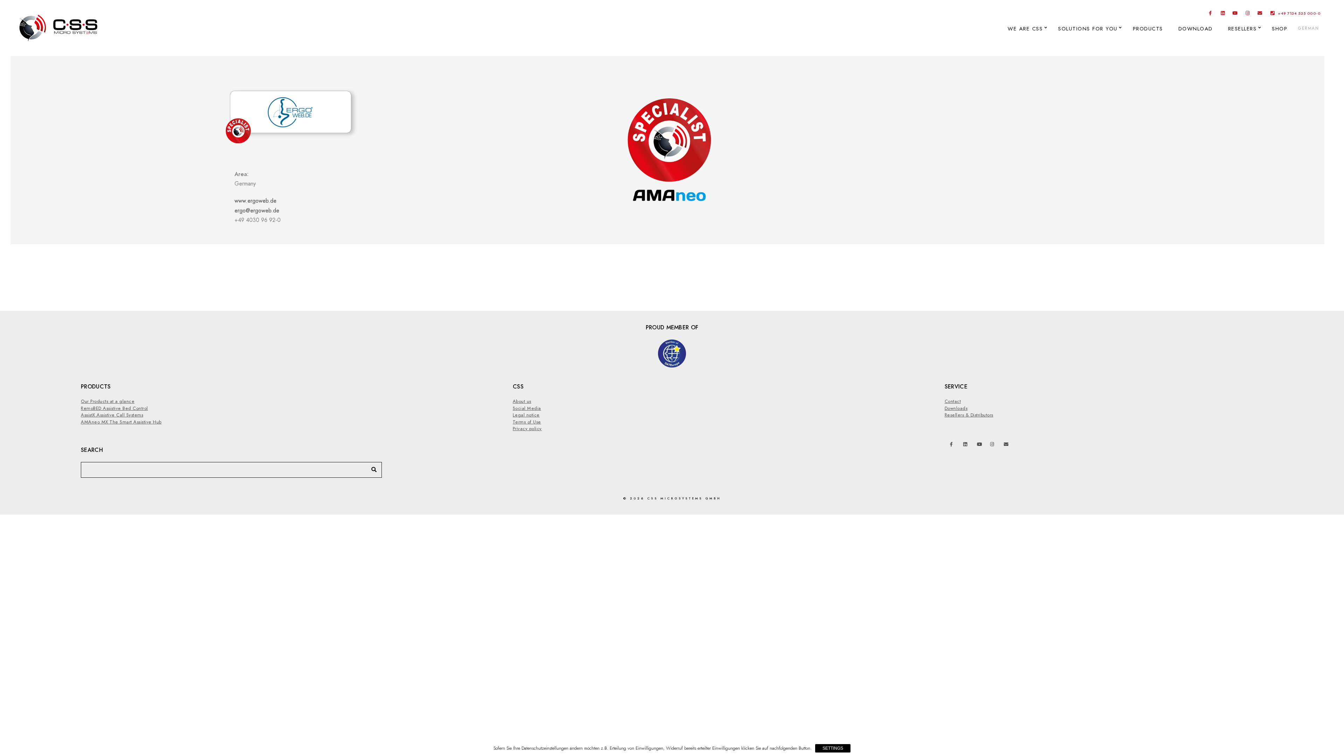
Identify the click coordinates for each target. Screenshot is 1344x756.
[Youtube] (1235, 14)
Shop (1279, 28)
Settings (832, 748)
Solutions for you (1088, 28)
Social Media (527, 408)
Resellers (1242, 28)
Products (1148, 28)
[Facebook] (1210, 14)
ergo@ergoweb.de (256, 211)
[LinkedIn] (1222, 14)
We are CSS (1025, 28)
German (1308, 28)
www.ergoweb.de (255, 201)
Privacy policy (527, 429)
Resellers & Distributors (969, 415)
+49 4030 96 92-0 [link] (257, 210)
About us (522, 401)
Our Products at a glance (107, 401)
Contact (953, 401)
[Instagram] (1247, 14)
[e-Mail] (1260, 14)
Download (1195, 28)
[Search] (371, 468)
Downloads (956, 408)
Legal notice (526, 415)
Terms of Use (527, 422)
